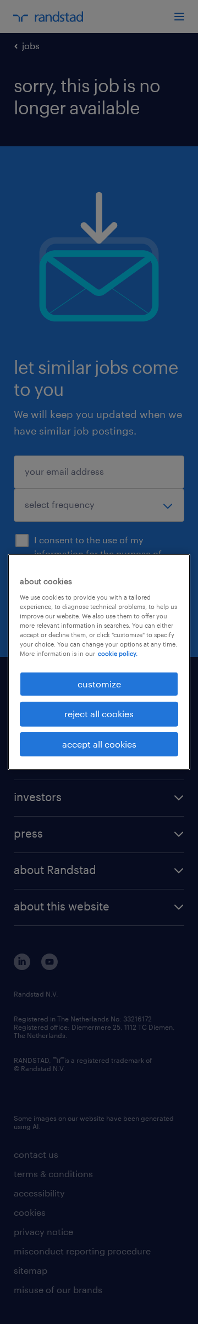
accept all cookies (99, 744)
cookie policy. (118, 653)
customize (99, 684)
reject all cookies (99, 713)
